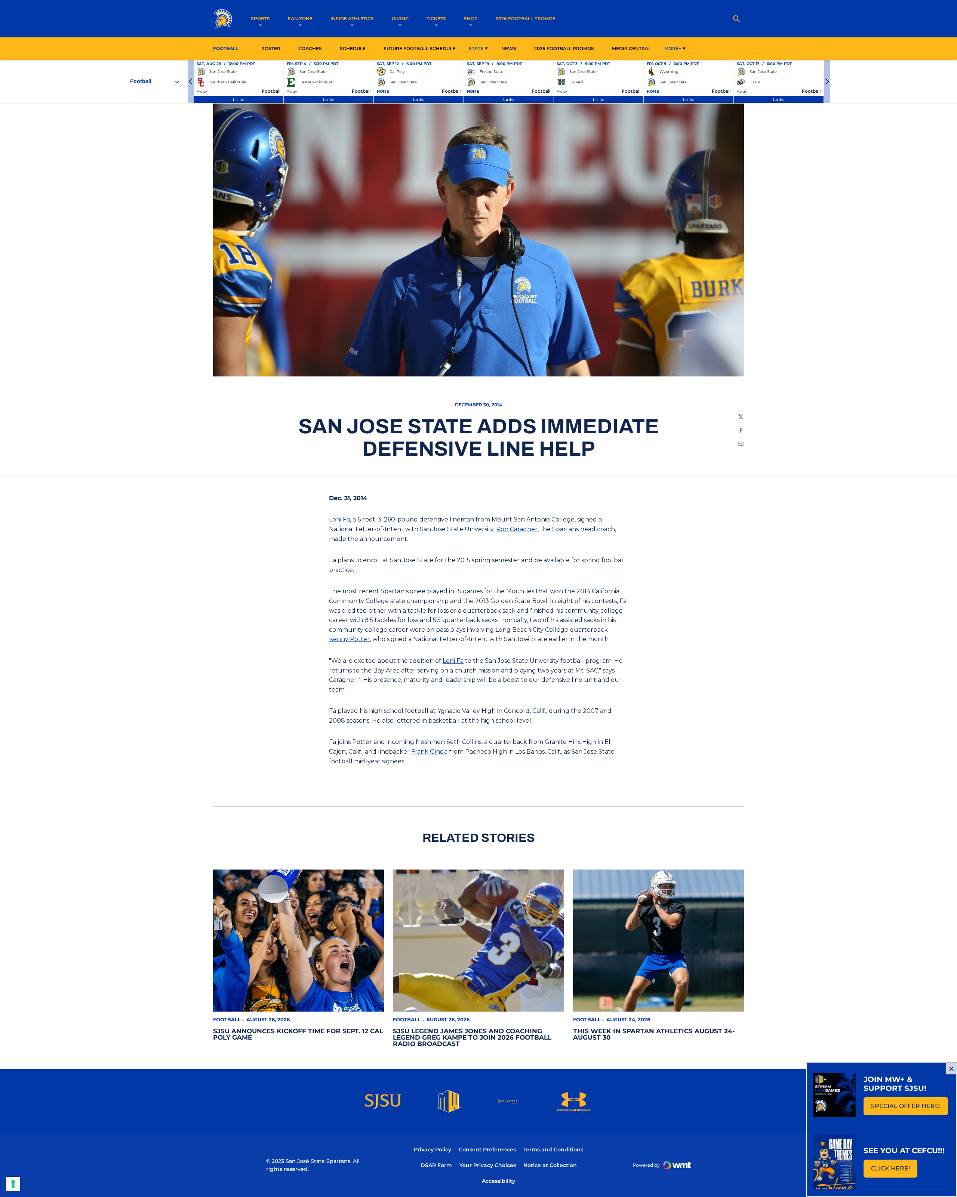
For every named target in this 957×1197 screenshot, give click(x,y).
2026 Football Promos (526, 18)
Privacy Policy (432, 1149)
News (508, 48)
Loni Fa (339, 519)
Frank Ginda (429, 751)
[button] (191, 81)
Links (238, 99)
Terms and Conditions (553, 1149)
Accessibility (498, 1180)
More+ (672, 48)
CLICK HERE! (894, 1170)
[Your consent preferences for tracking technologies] (13, 1184)
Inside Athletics (352, 18)
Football (227, 1019)
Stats (476, 48)
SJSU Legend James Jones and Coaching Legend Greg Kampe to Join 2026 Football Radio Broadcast (472, 1037)
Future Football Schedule (419, 48)
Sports (260, 18)
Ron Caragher (517, 529)
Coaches (310, 48)
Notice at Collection (550, 1165)
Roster (270, 48)
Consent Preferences (487, 1149)
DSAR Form (436, 1165)
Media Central (631, 48)
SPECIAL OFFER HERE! (909, 1108)
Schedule (353, 48)
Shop (471, 18)
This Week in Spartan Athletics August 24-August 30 (654, 1034)
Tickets (436, 18)
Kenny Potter (349, 639)
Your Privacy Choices (487, 1165)
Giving (400, 18)
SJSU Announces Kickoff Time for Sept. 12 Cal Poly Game (298, 1034)
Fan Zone (300, 18)
